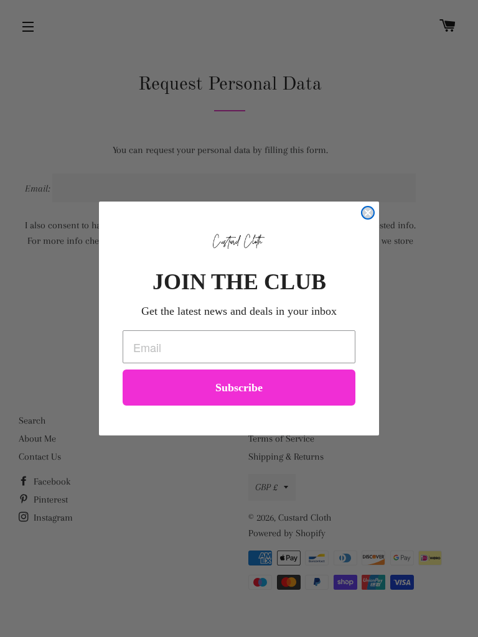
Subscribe (239, 387)
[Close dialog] (368, 213)
